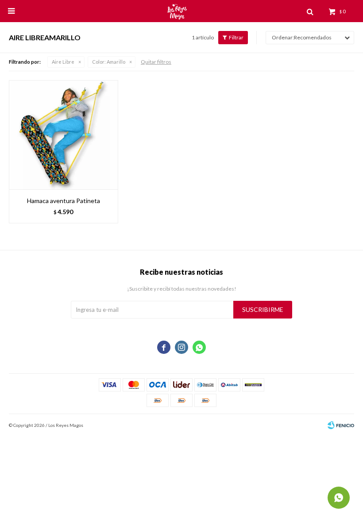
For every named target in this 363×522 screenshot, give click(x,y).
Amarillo (108, 62)
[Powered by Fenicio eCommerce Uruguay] (341, 425)
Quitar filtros (156, 61)
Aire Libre (63, 62)
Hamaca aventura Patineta (63, 200)
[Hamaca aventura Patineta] (63, 134)
